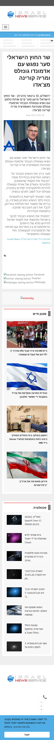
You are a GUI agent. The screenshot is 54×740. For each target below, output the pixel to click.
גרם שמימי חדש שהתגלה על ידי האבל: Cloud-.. (36, 538)
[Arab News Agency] (27, 679)
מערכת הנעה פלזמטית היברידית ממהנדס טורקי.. (36, 556)
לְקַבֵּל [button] (27, 734)
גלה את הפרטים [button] (22, 727)
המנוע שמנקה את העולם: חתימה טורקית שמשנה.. (36, 611)
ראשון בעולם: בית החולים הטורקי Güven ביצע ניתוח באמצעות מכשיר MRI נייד (28, 439)
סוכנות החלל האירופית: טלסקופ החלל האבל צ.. (34, 629)
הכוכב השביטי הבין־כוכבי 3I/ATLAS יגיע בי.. (35, 593)
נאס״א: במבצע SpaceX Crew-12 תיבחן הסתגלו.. (33, 520)
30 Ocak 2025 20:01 (35, 115)
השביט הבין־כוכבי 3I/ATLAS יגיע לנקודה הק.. (35, 574)
